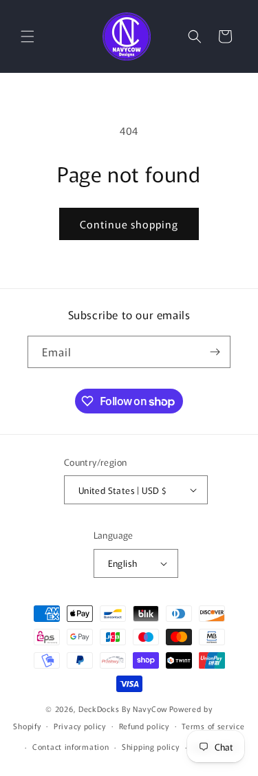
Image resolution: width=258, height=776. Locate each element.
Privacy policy (80, 725)
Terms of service (213, 725)
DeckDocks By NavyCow (122, 708)
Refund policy (144, 725)
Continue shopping (129, 224)
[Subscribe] (215, 352)
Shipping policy (151, 746)
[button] (27, 36)
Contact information (70, 746)
